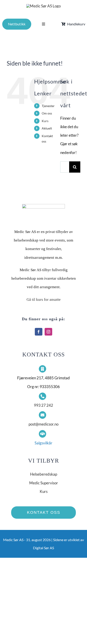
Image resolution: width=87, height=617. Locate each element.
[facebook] (38, 332)
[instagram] (48, 332)
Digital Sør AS (43, 548)
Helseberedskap (43, 474)
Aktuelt (47, 128)
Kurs (45, 121)
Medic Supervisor (43, 483)
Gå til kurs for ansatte (44, 299)
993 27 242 (43, 405)
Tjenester (48, 106)
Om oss (47, 113)
